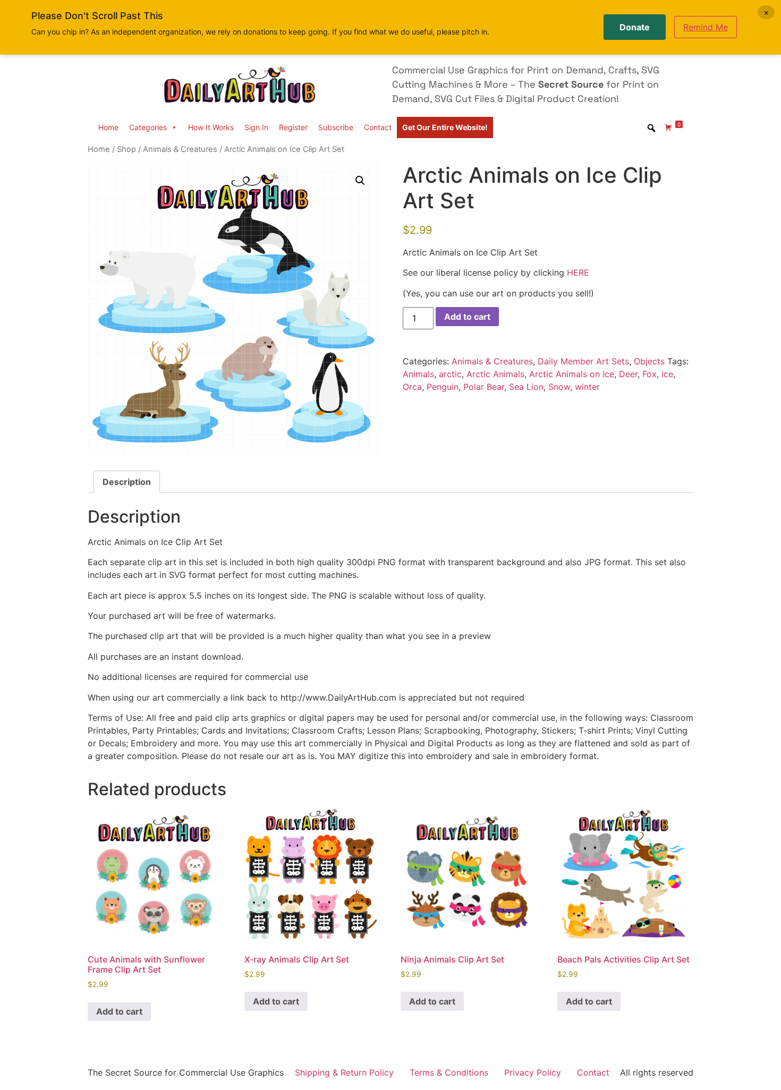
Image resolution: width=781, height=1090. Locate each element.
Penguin (443, 386)
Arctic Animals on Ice (571, 374)
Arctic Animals (495, 374)
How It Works (211, 127)
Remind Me (705, 27)
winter (587, 386)
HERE (578, 272)
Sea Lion (526, 386)
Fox (649, 374)
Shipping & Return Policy (344, 1072)
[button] (360, 180)
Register (293, 127)
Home (108, 127)
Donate (634, 27)
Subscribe (335, 127)
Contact (378, 127)
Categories (148, 127)
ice (667, 374)
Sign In (256, 127)
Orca (412, 386)
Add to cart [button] (119, 1011)
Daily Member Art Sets (583, 361)
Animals (418, 374)
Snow (559, 386)
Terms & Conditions (449, 1072)
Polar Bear (483, 386)
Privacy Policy (532, 1072)
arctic (450, 374)
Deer (628, 374)
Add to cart (467, 316)
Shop (126, 149)
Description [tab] (127, 481)
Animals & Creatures (180, 149)
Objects (649, 361)
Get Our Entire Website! (445, 127)
